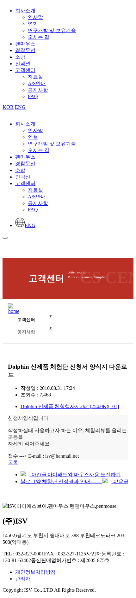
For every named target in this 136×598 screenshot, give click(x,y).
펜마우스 (25, 43)
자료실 (35, 76)
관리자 (22, 578)
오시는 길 (38, 37)
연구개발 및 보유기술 (52, 30)
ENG (20, 107)
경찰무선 (25, 50)
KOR (8, 107)
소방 (20, 57)
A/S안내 (37, 83)
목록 (13, 462)
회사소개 (25, 10)
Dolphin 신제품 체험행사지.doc (70, 406)
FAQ (33, 96)
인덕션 (22, 63)
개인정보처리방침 (35, 572)
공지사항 (38, 90)
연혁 (33, 23)
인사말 (35, 17)
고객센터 (25, 70)
